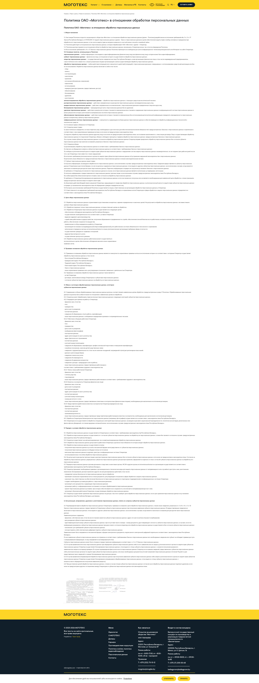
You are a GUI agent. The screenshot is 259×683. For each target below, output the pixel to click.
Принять (184, 678)
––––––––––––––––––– (146, 666)
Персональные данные (118, 654)
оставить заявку (186, 5)
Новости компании (84, 13)
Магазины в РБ (130, 5)
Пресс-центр (74, 13)
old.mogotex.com (69, 668)
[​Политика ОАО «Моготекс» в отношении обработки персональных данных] (79, 590)
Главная (66, 13)
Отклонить (169, 678)
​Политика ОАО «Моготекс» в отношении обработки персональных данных (112, 13)
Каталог (94, 5)
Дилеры (119, 5)
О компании (106, 5)
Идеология (113, 632)
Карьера (112, 642)
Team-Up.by (76, 637)
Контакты (142, 5)
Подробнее (127, 678)
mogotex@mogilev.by (146, 669)
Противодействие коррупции (120, 645)
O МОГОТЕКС (114, 635)
